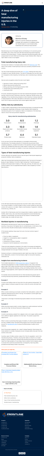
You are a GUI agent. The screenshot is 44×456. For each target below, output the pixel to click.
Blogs (2, 439)
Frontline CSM (4, 427)
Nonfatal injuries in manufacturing (11, 402)
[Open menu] (42, 3)
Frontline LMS (4, 425)
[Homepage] (12, 414)
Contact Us (27, 444)
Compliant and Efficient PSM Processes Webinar (11, 365)
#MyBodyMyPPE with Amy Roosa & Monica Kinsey (33, 365)
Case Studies (4, 440)
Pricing (26, 439)
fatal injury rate (33, 64)
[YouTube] (22, 453)
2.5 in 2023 (25, 71)
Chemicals (27, 427)
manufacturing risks (12, 324)
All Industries (27, 422)
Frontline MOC (4, 423)
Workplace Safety (5, 26)
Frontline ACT (4, 422)
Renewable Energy (29, 428)
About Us (27, 437)
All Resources (4, 437)
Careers (26, 442)
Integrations (4, 444)
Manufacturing (28, 425)
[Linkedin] (20, 453)
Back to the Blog (8, 388)
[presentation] (11, 357)
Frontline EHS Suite (5, 428)
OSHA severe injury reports (22, 263)
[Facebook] (24, 453)
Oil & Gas (27, 423)
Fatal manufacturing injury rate (10, 395)
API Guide (3, 445)
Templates (3, 442)
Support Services (28, 440)
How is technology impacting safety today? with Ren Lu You (11, 382)
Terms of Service (14, 449)
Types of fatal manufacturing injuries (12, 400)
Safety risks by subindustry (10, 398)
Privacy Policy (7, 449)
